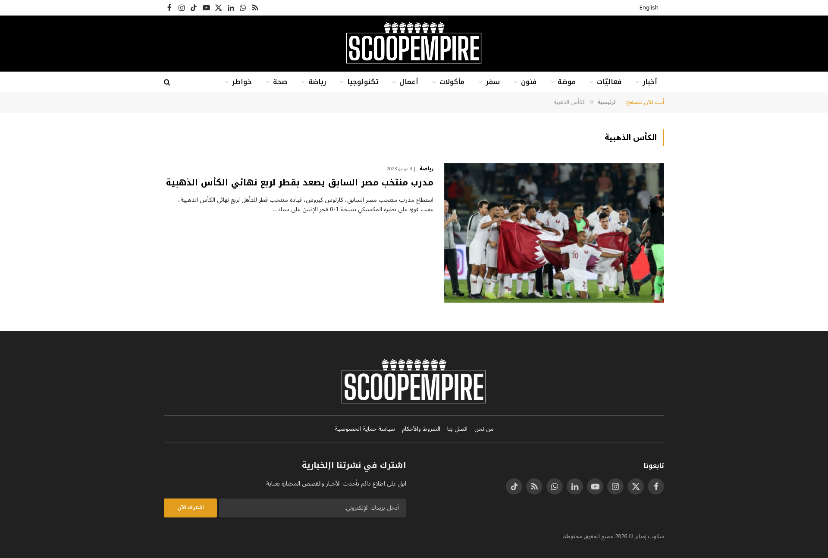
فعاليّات (609, 81)
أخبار (650, 81)
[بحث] (168, 82)
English (649, 8)
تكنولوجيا (362, 81)
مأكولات (451, 81)
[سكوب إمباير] (414, 44)
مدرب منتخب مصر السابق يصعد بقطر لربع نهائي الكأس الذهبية (299, 182)
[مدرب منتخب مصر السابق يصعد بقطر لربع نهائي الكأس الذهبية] (554, 233)
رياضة (317, 81)
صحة (280, 81)
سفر (493, 81)
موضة (567, 81)
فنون (528, 81)
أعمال (408, 81)
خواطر (242, 81)
